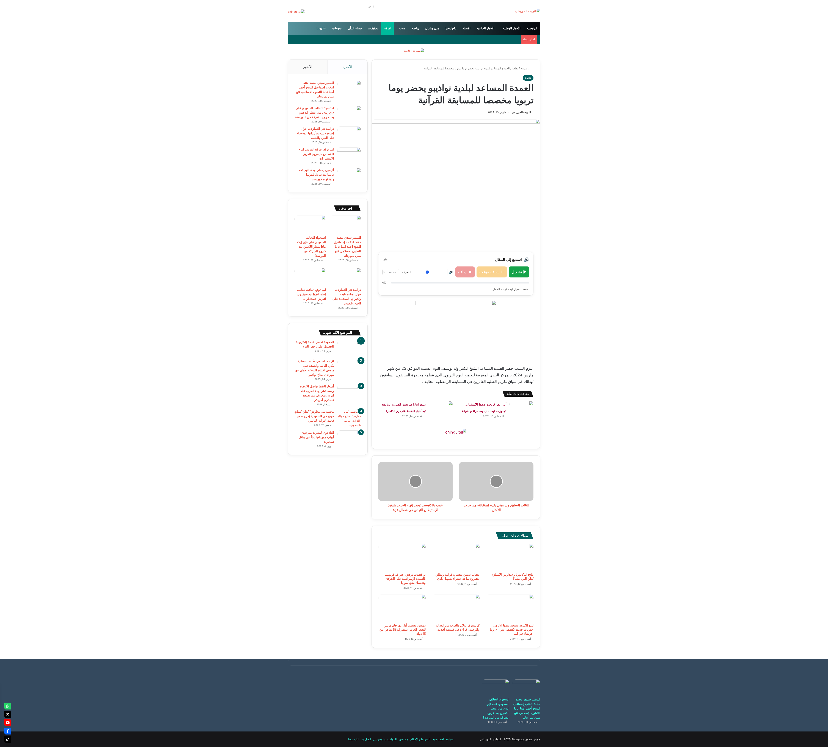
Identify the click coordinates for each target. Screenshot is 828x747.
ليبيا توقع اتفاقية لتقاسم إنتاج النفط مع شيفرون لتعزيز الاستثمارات (316, 153)
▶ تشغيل (519, 271)
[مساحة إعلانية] (414, 50)
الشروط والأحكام (420, 739)
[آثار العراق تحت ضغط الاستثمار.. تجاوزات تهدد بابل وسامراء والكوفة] (521, 409)
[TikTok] (7, 739)
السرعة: (406, 272)
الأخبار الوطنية (512, 28)
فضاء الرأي (355, 28)
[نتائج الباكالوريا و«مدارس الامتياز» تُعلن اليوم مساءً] (509, 557)
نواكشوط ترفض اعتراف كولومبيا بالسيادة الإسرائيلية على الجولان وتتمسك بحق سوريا (405, 579)
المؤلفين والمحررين (385, 739)
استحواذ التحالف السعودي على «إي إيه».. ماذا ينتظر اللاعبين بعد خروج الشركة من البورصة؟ (314, 112)
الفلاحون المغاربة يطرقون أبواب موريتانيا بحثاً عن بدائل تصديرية (316, 437)
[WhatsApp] (7, 706)
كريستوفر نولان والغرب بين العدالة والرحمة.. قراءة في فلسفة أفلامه (458, 627)
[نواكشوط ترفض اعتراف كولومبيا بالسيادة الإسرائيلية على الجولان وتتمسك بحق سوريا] (402, 557)
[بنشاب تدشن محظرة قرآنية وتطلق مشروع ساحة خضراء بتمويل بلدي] (456, 557)
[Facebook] (7, 731)
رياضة (415, 28)
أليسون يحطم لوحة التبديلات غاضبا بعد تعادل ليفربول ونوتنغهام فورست (316, 174)
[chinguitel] (455, 432)
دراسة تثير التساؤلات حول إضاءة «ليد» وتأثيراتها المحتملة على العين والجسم (315, 133)
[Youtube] (7, 722)
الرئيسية (532, 28)
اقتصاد (466, 28)
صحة (402, 28)
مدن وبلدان (432, 28)
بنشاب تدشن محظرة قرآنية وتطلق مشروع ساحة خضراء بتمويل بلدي (458, 577)
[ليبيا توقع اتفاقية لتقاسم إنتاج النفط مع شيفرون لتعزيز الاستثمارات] (349, 155)
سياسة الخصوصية (443, 739)
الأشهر (307, 67)
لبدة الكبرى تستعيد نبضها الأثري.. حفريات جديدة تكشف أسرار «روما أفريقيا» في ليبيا (511, 629)
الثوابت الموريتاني (521, 112)
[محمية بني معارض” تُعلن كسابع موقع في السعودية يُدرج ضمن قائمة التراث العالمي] (349, 418)
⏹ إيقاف (465, 271)
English (321, 28)
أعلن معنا (353, 739)
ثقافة (387, 28)
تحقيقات (373, 28)
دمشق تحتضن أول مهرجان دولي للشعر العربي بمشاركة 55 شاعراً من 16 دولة (403, 629)
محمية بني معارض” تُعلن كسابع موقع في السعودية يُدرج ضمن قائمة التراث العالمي (314, 416)
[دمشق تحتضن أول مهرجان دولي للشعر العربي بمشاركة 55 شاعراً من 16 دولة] (402, 608)
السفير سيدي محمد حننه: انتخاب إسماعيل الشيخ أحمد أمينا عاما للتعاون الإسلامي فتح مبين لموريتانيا (347, 247)
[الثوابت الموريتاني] (527, 11)
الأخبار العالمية (485, 28)
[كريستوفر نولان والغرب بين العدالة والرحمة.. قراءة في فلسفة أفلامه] (456, 608)
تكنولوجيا (450, 28)
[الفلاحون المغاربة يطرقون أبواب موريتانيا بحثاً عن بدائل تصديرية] (349, 439)
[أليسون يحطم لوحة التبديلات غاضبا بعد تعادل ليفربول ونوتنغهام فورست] (349, 176)
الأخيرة (347, 67)
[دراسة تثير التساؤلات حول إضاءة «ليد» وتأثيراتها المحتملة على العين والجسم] (349, 135)
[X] (7, 714)
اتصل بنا (366, 739)
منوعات (337, 28)
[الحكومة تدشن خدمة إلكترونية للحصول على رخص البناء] (349, 348)
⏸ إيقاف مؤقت (491, 271)
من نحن (403, 739)
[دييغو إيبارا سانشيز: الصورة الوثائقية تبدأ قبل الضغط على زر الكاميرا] (441, 409)
